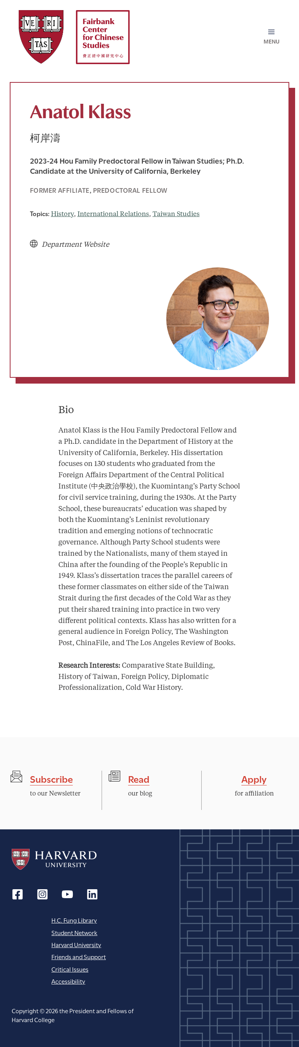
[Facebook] (17, 894)
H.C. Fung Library (74, 920)
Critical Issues (69, 969)
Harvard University (54, 859)
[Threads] (42, 894)
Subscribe (51, 778)
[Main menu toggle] (271, 37)
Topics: (39, 213)
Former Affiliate (60, 189)
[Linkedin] (92, 894)
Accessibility (68, 981)
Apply (254, 778)
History (62, 214)
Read (139, 778)
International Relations (113, 214)
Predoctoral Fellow (130, 189)
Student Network (74, 932)
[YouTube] (67, 894)
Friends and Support (78, 956)
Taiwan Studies (176, 214)
